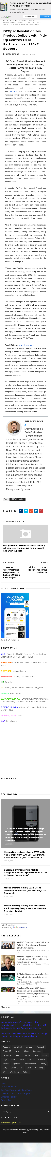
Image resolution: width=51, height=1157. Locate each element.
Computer (37, 1051)
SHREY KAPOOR (34, 421)
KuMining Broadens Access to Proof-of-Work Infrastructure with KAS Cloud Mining (33, 977)
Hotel (36, 1055)
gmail (28, 1068)
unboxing (39, 1068)
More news (5, 1007)
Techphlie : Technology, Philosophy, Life (26, 1129)
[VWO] (9, 17)
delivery (23, 20)
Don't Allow (30, 16)
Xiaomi (31, 1059)
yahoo (25, 1072)
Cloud (26, 1051)
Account (6, 1047)
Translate (22, 927)
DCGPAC (13, 20)
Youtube (41, 1059)
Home (5, 20)
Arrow (17, 1051)
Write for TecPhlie (9, 1096)
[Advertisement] (25, 752)
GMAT (17, 1055)
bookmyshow (30, 1063)
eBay (5, 1068)
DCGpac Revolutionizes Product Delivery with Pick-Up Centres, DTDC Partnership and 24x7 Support (24, 548)
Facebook (7, 1055)
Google (27, 1055)
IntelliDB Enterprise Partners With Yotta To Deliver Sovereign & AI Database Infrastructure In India (33, 945)
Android (40, 1047)
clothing (43, 1063)
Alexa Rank (18, 1047)
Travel (21, 1059)
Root (13, 1059)
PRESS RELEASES (9, 1086)
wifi (4, 1072)
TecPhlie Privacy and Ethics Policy (16, 1090)
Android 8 (7, 1051)
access (5, 1063)
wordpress (14, 1072)
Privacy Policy (7, 1100)
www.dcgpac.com (26, 345)
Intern (44, 1055)
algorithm (17, 1063)
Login (5, 1059)
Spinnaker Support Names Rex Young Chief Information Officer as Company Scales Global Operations (32, 959)
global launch (16, 1068)
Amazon (29, 1047)
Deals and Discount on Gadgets (15, 1093)
